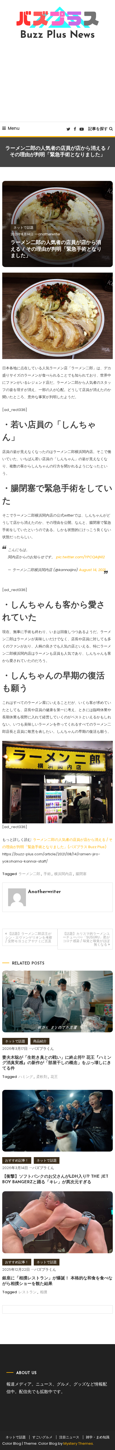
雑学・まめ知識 (97, 1437)
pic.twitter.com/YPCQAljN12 (80, 557)
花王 (54, 1076)
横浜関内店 (63, 873)
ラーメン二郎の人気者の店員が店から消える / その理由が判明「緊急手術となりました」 (56, 249)
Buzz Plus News (57, 35)
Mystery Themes (78, 1443)
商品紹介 (40, 1041)
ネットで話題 (23, 227)
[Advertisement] (57, 81)
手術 (47, 873)
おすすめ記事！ (16, 1160)
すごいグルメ (42, 1437)
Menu (14, 128)
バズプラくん (43, 1048)
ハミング (25, 1076)
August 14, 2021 (92, 569)
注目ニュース (69, 1437)
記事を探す (98, 128)
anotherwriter (49, 234)
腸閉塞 (81, 873)
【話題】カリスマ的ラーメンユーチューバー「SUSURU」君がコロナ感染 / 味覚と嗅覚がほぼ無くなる (86, 939)
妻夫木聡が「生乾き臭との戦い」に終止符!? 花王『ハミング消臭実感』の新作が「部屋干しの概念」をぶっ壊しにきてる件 (56, 1063)
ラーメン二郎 (29, 873)
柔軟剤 (41, 1076)
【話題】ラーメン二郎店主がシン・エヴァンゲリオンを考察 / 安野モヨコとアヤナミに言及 (28, 937)
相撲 (43, 1292)
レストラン (27, 1292)
